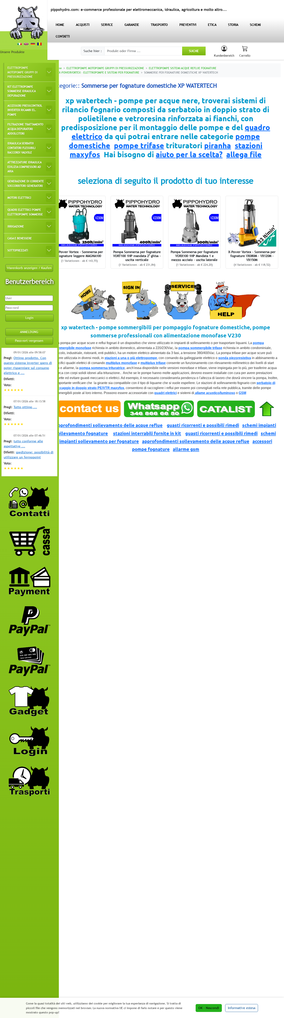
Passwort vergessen (29, 341)
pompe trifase (139, 145)
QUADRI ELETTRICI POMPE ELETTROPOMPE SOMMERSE (25, 212)
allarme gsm (186, 449)
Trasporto (159, 25)
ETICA (212, 25)
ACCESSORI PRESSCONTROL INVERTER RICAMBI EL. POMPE (24, 110)
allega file (244, 154)
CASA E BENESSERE (19, 238)
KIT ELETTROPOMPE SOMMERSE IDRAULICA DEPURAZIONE (21, 91)
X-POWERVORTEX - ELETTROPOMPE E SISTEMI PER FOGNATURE (99, 72)
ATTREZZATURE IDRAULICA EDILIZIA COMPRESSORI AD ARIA (24, 166)
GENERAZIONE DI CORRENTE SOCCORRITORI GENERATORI (25, 183)
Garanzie (132, 25)
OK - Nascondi (208, 1008)
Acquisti (82, 25)
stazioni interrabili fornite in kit (147, 433)
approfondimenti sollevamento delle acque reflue (109, 425)
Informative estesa (241, 1008)
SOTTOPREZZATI (17, 250)
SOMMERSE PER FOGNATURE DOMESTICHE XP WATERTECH (181, 72)
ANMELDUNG (29, 332)
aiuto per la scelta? (189, 154)
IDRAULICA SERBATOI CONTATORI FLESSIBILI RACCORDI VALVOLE (21, 147)
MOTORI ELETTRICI (19, 197)
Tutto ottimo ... (25, 407)
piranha (217, 145)
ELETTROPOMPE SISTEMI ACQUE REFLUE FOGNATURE (182, 68)
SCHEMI (255, 25)
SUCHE (194, 51)
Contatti (63, 36)
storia (233, 25)
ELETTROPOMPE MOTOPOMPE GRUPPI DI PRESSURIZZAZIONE (22, 72)
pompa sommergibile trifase (200, 348)
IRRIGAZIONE (15, 226)
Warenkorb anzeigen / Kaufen (29, 268)
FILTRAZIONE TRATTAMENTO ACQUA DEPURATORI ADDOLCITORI (25, 128)
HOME (60, 25)
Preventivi (187, 25)
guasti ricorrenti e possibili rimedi (203, 425)
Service (107, 25)
